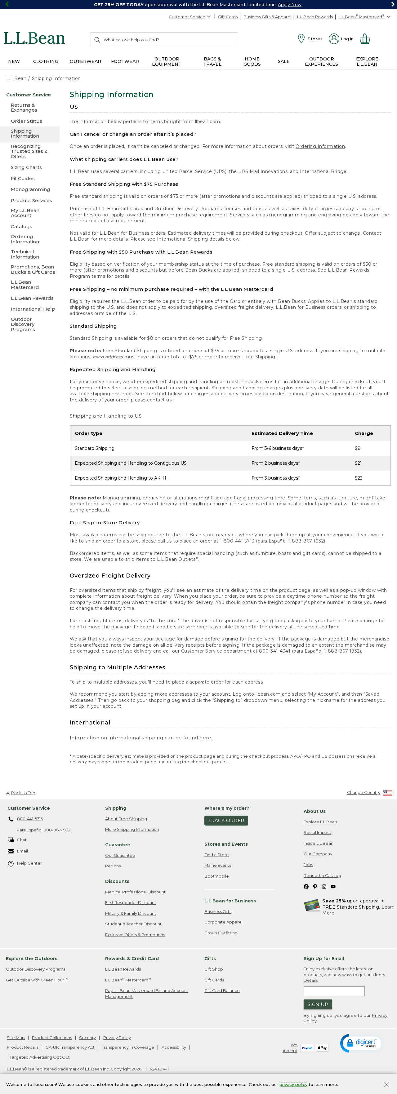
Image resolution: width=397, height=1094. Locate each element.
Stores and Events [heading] (226, 844)
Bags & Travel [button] (212, 61)
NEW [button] (14, 61)
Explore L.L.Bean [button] (367, 61)
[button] (362, 1042)
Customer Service (187, 16)
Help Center (29, 863)
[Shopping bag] (367, 39)
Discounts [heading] (117, 881)
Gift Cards (228, 16)
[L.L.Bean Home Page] (36, 39)
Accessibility (174, 1047)
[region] (198, 4)
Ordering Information (320, 146)
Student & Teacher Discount (133, 923)
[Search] (97, 39)
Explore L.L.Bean (320, 821)
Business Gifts (217, 911)
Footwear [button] (125, 61)
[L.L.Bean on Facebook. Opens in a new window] (306, 886)
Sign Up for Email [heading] (324, 958)
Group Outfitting (221, 932)
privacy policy (293, 1084)
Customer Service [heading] (28, 808)
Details (311, 980)
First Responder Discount (130, 902)
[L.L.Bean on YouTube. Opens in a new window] (333, 886)
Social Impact (317, 832)
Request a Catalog (322, 875)
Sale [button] (284, 61)
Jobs (308, 864)
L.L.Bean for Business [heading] (230, 901)
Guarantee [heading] (117, 845)
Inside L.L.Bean (318, 843)
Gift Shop (213, 969)
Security (87, 1037)
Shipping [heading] (115, 808)
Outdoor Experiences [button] (321, 61)
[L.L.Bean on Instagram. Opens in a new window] (324, 886)
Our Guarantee (120, 855)
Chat (22, 839)
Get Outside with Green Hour (37, 979)
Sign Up (318, 1004)
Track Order (226, 820)
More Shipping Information (132, 829)
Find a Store (216, 854)
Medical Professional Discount (135, 891)
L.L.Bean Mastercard (128, 979)
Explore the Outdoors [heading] (31, 958)
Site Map (16, 1037)
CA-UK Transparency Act (70, 1047)
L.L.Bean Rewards (315, 16)
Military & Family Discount (130, 913)
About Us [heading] (315, 811)
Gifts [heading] (210, 958)
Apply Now (289, 4)
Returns (113, 865)
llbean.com (268, 694)
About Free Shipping (126, 818)
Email (22, 850)
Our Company (318, 853)
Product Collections (52, 1037)
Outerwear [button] (85, 61)
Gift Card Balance (222, 990)
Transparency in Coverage (128, 1047)
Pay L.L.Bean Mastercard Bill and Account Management (146, 993)
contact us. (160, 400)
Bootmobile (216, 876)
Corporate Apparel (223, 921)
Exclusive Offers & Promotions (135, 934)
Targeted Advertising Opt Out (40, 1057)
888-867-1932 (56, 829)
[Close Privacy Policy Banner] (386, 1084)
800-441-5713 (30, 818)
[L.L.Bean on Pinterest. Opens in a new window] (315, 886)
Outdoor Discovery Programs (35, 969)
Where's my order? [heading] (226, 808)
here (205, 738)
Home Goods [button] (252, 61)
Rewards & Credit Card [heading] (132, 958)
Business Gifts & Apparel (267, 16)
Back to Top (23, 792)
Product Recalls (22, 1047)
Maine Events (217, 865)
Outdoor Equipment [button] (166, 61)
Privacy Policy (117, 1037)
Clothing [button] (45, 61)
